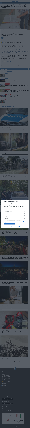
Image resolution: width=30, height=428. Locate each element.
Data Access (15, 226)
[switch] (24, 213)
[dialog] (15, 214)
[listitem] (15, 211)
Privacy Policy (19, 226)
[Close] (27, 201)
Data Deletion (10, 226)
